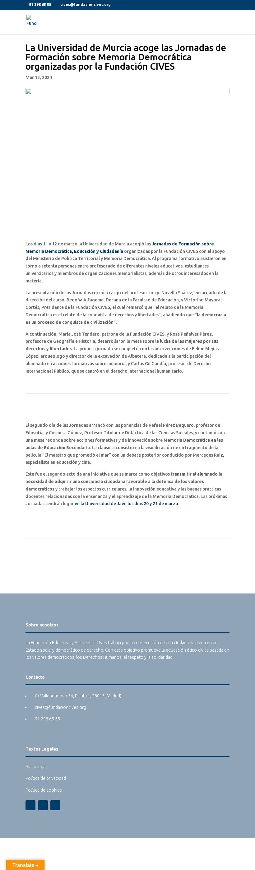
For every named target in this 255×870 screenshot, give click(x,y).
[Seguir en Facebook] (30, 805)
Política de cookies (44, 790)
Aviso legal (36, 766)
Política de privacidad (46, 778)
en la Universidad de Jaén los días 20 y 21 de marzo (126, 503)
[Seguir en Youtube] (55, 805)
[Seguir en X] (43, 805)
